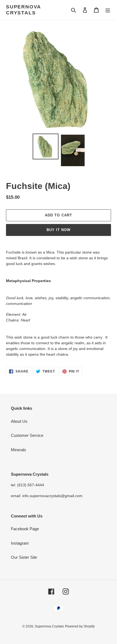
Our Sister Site (24, 557)
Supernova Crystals (23, 9)
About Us (19, 421)
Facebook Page (25, 528)
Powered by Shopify (80, 626)
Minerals (18, 449)
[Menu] (107, 10)
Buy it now (58, 230)
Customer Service (27, 435)
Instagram (20, 543)
